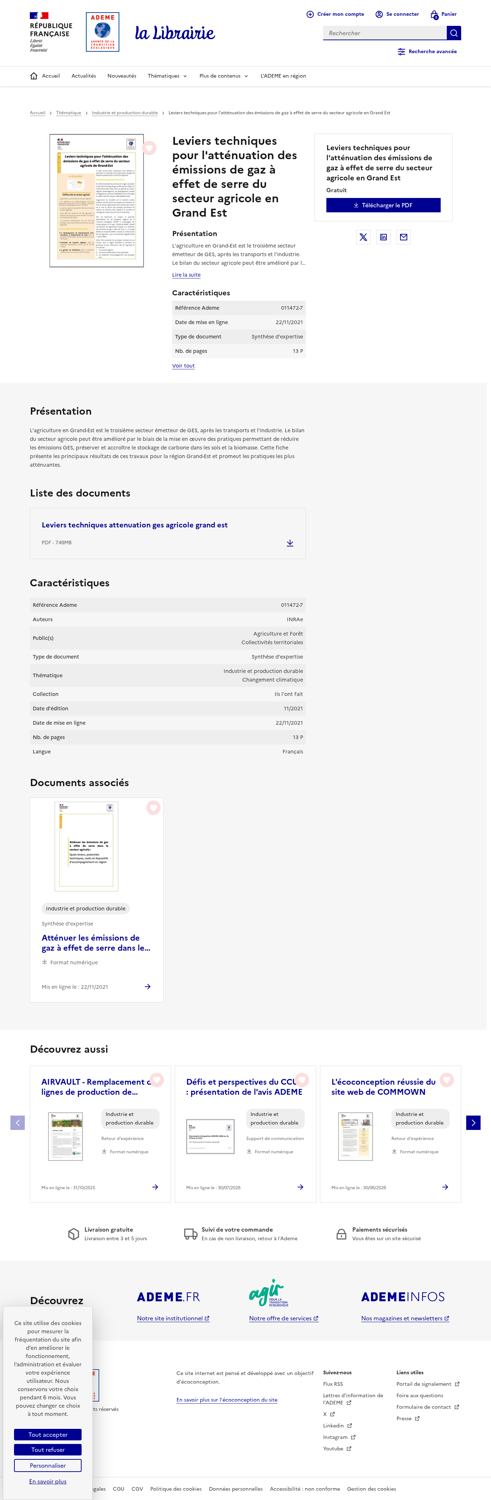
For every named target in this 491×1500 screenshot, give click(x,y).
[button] (473, 1123)
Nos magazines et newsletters (401, 1318)
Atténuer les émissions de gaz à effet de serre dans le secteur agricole (93, 943)
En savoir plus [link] (47, 1481)
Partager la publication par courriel (403, 237)
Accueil (51, 76)
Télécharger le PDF (387, 205)
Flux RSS (333, 1384)
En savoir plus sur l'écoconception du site (226, 1400)
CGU (118, 1489)
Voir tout (183, 366)
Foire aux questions (419, 1395)
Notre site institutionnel (170, 1318)
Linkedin (334, 1426)
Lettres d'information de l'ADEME (353, 1399)
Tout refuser (48, 1449)
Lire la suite (186, 275)
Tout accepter (48, 1434)
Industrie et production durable (125, 113)
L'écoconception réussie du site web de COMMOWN (383, 1087)
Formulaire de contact (424, 1407)
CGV (137, 1489)
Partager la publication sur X (363, 237)
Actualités (84, 76)
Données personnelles (236, 1489)
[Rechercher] (454, 33)
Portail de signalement (424, 1384)
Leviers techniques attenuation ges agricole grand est (135, 525)
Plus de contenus (219, 76)
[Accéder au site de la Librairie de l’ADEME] (175, 33)
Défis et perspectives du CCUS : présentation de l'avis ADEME (244, 1087)
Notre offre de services (280, 1318)
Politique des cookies (176, 1489)
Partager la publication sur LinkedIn (383, 237)
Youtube (334, 1449)
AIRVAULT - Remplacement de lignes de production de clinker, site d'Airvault (98, 1087)
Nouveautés (121, 76)
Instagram (336, 1437)
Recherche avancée (433, 51)
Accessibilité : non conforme (305, 1489)
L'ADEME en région (283, 76)
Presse (404, 1418)
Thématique (68, 113)
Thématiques (163, 76)
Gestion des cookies (371, 1489)
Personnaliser (48, 1465)
